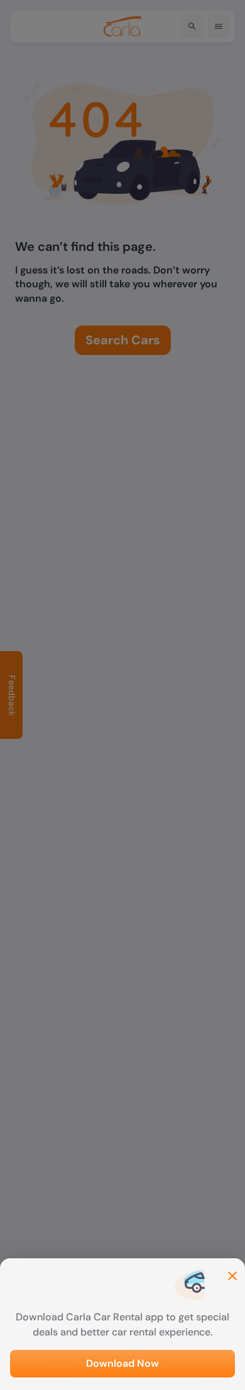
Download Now (122, 1363)
